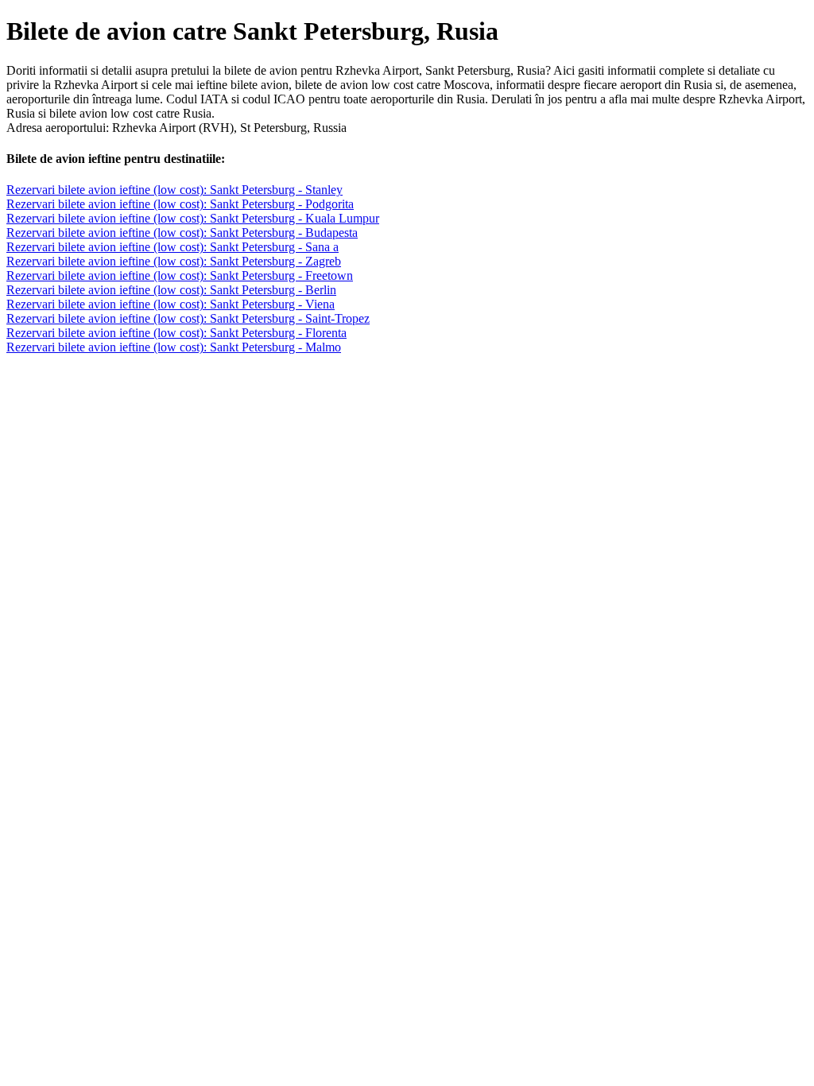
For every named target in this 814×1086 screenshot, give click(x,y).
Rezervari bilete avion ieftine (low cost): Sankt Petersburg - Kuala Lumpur (192, 218)
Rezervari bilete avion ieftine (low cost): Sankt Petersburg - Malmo (173, 347)
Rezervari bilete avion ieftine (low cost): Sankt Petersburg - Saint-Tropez (188, 318)
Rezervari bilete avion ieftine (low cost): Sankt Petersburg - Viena (170, 304)
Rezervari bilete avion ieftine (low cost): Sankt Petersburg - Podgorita (180, 204)
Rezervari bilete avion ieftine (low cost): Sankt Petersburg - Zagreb (173, 261)
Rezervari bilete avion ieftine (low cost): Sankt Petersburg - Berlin (171, 290)
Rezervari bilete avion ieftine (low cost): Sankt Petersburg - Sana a (172, 247)
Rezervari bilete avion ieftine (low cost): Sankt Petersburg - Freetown (179, 275)
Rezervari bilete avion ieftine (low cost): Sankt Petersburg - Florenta (176, 332)
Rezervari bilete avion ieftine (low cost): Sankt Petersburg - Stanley (174, 189)
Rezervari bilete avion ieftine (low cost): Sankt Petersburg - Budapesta (182, 232)
